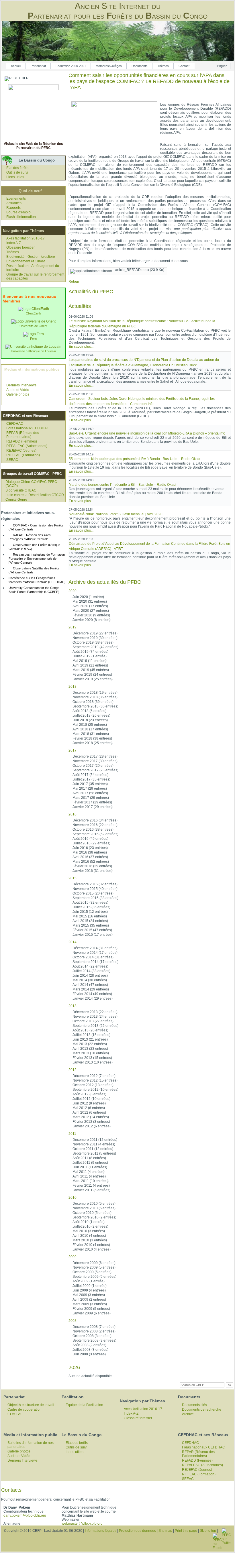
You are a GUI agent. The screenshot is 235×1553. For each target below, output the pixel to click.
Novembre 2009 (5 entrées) (94, 1267)
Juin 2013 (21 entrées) (90, 1039)
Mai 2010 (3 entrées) (89, 1231)
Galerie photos (17, 394)
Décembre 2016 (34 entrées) (95, 820)
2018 (72, 687)
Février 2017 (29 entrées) (92, 802)
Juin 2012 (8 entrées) (89, 1103)
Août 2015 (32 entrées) (90, 903)
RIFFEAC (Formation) (23, 455)
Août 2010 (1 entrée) (89, 1222)
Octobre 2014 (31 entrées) (93, 957)
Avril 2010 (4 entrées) (89, 1236)
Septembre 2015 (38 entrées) (95, 898)
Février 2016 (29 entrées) (92, 866)
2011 (72, 1134)
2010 (72, 1198)
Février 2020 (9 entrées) (91, 615)
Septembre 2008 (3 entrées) (94, 1340)
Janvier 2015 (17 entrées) (93, 935)
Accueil (16, 66)
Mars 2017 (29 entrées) (91, 798)
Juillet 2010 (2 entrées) (90, 1226)
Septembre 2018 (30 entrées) (95, 706)
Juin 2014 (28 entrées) (90, 976)
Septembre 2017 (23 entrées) (95, 770)
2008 (72, 1321)
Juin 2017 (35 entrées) (90, 784)
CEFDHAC (14, 424)
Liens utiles (15, 177)
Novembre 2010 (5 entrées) (94, 1208)
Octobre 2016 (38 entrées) (93, 829)
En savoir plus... (81, 347)
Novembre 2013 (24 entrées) (95, 1017)
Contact (184, 66)
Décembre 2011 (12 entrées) (95, 1140)
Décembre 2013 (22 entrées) (95, 1012)
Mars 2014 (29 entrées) (91, 989)
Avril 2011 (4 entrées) (89, 1176)
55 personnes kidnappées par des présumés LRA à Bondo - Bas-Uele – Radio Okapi (135, 459)
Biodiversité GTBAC (20, 490)
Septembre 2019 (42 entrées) (95, 647)
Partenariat (38, 66)
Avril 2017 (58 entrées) (90, 793)
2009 (72, 1257)
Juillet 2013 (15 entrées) (91, 1035)
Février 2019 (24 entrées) (92, 675)
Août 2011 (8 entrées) (89, 1158)
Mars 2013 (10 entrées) (91, 1053)
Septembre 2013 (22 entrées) (95, 1026)
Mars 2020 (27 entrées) (91, 611)
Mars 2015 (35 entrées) (91, 925)
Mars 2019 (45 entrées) (91, 670)
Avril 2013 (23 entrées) (90, 1049)
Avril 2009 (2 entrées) (89, 1300)
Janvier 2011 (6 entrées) (91, 1190)
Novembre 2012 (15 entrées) (95, 1080)
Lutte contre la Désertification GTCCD (34, 495)
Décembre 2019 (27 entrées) (95, 633)
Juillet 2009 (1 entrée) (90, 1286)
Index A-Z (13, 243)
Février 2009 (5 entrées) (91, 1309)
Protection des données (137, 1531)
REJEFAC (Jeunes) (21, 451)
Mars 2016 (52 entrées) (91, 862)
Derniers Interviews (21, 385)
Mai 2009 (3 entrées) (89, 1295)
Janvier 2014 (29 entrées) (93, 998)
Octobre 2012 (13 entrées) (93, 1085)
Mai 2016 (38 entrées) (90, 852)
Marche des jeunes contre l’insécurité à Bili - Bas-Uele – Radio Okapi (122, 485)
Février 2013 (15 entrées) (92, 1058)
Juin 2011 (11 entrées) (90, 1167)
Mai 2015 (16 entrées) (90, 916)
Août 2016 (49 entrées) (90, 839)
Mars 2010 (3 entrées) (90, 1240)
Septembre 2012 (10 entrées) (95, 1090)
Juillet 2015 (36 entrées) (91, 907)
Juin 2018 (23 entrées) (90, 720)
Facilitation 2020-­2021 (71, 66)
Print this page (186, 1531)
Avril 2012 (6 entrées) (89, 1112)
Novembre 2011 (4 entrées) (94, 1144)
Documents (140, 66)
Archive (188, 1414)
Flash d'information (21, 217)
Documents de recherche (201, 1409)
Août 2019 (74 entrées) (90, 652)
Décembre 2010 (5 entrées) (94, 1204)
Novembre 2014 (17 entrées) (95, 953)
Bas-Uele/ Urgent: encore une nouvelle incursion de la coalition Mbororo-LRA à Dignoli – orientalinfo (147, 433)
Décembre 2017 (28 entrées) (95, 756)
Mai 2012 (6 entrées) (89, 1108)
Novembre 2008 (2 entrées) (94, 1331)
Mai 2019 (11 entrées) (90, 661)
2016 (72, 814)
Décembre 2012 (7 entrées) (94, 1076)
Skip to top (208, 1531)
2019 (72, 627)
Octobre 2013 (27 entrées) (93, 1021)
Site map (165, 1531)
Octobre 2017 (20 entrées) (93, 766)
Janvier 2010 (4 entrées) (92, 1249)
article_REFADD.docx (139, 270)
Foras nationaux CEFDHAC (27, 428)
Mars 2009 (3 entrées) (90, 1304)
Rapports (13, 208)
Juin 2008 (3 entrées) (89, 1354)
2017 (72, 750)
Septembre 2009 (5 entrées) (94, 1277)
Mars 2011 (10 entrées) (91, 1181)
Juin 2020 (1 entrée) (88, 597)
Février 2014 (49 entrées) (92, 994)
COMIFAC (15, 1414)
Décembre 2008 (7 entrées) (94, 1327)
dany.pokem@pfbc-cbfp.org (24, 1515)
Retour (73, 282)
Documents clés (194, 1405)
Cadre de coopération (24, 1409)
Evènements (16, 198)
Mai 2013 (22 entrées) (90, 1044)
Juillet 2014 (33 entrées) (91, 971)
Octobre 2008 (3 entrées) (92, 1336)
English (222, 66)
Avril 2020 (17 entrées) (90, 606)
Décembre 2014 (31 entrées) (95, 948)
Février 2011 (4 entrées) (91, 1186)
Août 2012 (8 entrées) (89, 1094)
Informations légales (100, 1531)
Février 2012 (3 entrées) (91, 1122)
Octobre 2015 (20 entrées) (93, 893)
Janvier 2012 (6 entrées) (92, 1126)
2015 (72, 878)
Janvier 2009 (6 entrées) (92, 1313)
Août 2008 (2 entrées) (89, 1345)
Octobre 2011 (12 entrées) (93, 1149)
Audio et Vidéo (17, 390)
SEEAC (12, 460)
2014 (72, 942)
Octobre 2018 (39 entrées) (93, 702)
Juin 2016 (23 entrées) (90, 848)
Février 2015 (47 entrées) (92, 930)
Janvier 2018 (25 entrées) (93, 743)
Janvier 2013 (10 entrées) (93, 1062)
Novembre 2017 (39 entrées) (95, 761)
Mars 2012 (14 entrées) (91, 1117)
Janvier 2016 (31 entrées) (93, 871)
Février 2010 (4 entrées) (91, 1245)
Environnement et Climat (25, 261)
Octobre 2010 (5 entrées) (92, 1213)
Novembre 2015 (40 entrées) (95, 889)
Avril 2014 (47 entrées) (90, 985)
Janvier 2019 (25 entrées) (93, 679)
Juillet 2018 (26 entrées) (91, 715)
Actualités (13, 203)
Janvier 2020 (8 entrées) (92, 620)
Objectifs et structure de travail (30, 1405)
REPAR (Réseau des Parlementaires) (22, 435)
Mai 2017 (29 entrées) (90, 789)
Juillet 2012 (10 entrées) (91, 1099)
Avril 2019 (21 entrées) (90, 665)
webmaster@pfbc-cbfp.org (82, 1523)
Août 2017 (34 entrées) (90, 775)
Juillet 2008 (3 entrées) (90, 1350)
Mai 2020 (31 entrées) (90, 601)
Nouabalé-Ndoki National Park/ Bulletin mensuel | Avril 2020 (115, 514)
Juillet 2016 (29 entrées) (91, 843)
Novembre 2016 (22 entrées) (95, 825)
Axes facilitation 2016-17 (25, 238)
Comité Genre (16, 500)
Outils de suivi (17, 172)
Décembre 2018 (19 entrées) (95, 693)
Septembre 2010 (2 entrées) (94, 1217)
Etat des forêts (17, 168)
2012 (72, 1070)
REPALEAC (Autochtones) (26, 446)
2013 (72, 1006)
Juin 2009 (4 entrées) (89, 1290)
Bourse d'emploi (19, 212)
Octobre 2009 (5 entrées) (92, 1272)
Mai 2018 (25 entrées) (90, 725)
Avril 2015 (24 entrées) (90, 921)
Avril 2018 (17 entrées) (90, 729)
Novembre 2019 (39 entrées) (95, 638)
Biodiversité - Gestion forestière (30, 257)
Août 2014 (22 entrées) (90, 966)
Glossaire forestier (20, 247)
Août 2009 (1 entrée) (89, 1281)
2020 (72, 591)
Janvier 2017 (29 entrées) (93, 807)
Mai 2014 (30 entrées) (90, 980)
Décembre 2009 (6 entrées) (94, 1263)
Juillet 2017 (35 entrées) (91, 779)
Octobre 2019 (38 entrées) (93, 642)
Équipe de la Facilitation (84, 1405)
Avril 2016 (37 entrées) (90, 857)
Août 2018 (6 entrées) (89, 711)
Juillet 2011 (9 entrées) (90, 1163)
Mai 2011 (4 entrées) (89, 1172)
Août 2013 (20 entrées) (90, 1030)
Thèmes (163, 66)
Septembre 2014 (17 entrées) (95, 962)
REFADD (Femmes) (21, 441)
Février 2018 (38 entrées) (92, 738)
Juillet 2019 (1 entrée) (90, 656)
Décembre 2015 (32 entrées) (95, 884)
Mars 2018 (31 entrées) (91, 734)
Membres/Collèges (109, 66)
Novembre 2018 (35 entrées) (95, 697)
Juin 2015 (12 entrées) (90, 912)
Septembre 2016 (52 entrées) (95, 834)
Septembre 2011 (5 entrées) (94, 1153)
